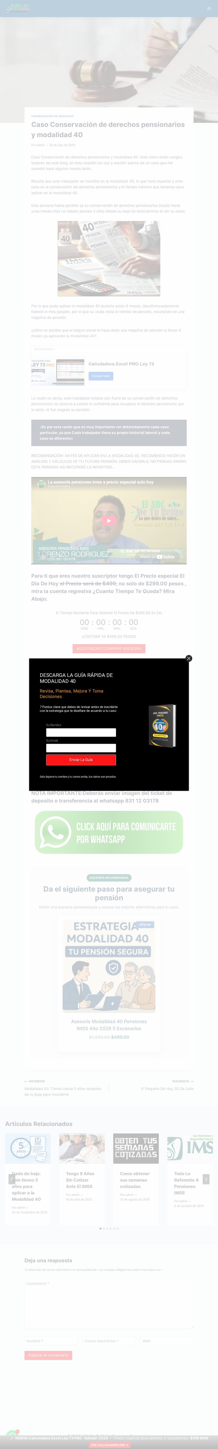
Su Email (52, 740)
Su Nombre (53, 725)
